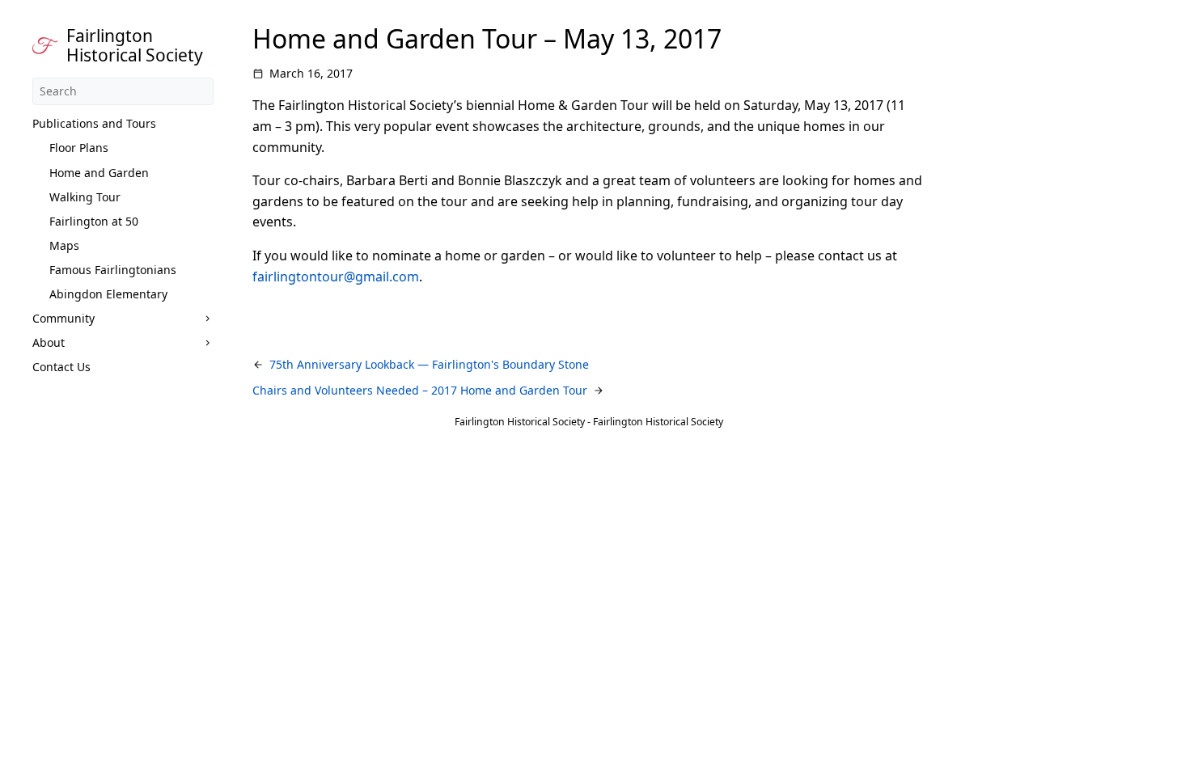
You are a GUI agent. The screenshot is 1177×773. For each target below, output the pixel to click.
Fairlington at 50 (93, 221)
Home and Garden (99, 172)
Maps (64, 245)
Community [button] (63, 318)
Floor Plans (78, 147)
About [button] (48, 342)
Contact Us (61, 366)
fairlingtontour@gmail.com (335, 276)
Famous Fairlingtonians (112, 269)
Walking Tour (85, 197)
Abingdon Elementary (108, 294)
